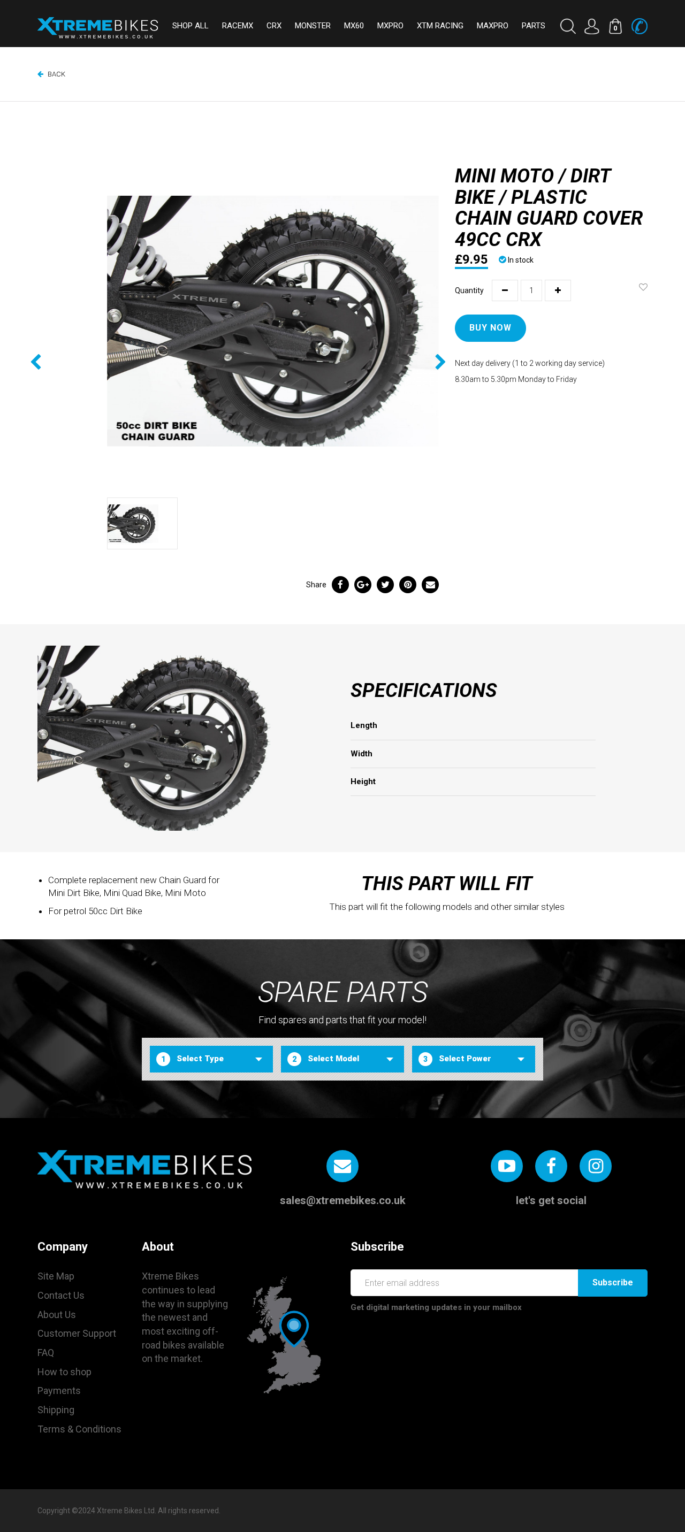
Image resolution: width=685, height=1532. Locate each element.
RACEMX (237, 25)
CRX (274, 25)
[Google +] (362, 584)
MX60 (354, 25)
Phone (639, 26)
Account (591, 26)
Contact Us (61, 1295)
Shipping (55, 1409)
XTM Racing (440, 25)
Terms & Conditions (79, 1429)
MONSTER (313, 25)
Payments (59, 1390)
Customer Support (76, 1333)
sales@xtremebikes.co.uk (343, 1200)
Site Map (55, 1276)
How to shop (64, 1371)
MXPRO (390, 25)
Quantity (469, 290)
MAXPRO (492, 25)
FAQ (45, 1352)
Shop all (190, 25)
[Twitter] (385, 584)
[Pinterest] (407, 584)
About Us (56, 1314)
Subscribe (612, 1282)
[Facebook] (340, 584)
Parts (533, 25)
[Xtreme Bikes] (97, 28)
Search (568, 26)
